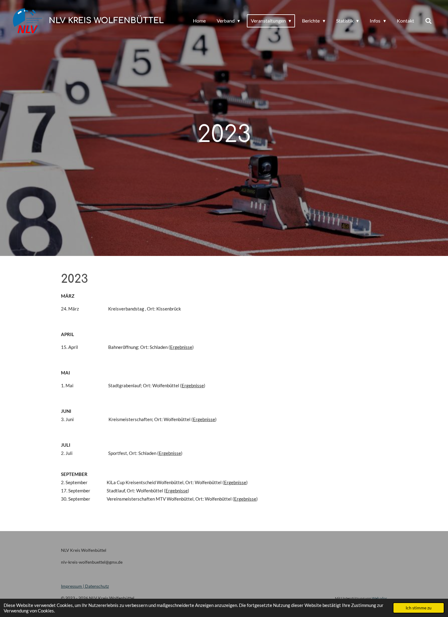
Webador (379, 598)
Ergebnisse (181, 347)
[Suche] (428, 20)
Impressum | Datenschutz (85, 586)
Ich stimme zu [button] (419, 607)
